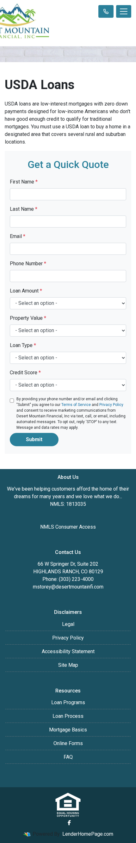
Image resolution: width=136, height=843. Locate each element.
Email (17, 236)
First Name (24, 182)
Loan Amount (26, 291)
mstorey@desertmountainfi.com (68, 587)
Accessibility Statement (68, 651)
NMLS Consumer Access (68, 527)
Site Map (68, 665)
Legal (68, 624)
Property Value (28, 318)
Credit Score (25, 373)
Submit (34, 439)
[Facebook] (69, 822)
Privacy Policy (111, 404)
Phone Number (28, 264)
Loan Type (23, 345)
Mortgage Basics (68, 730)
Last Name (23, 209)
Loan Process (68, 716)
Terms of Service (76, 404)
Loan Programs (68, 702)
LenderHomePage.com (87, 834)
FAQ (68, 757)
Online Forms (68, 743)
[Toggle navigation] (123, 11)
